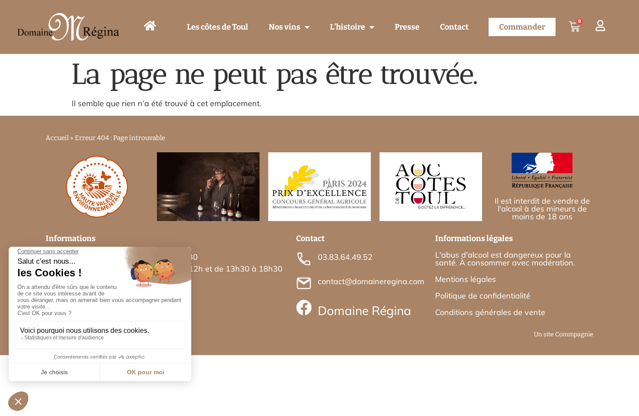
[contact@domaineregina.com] (304, 283)
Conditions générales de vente (490, 312)
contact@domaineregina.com (371, 281)
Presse (407, 27)
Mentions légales (465, 279)
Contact (454, 27)
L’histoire (347, 27)
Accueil (57, 138)
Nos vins (284, 27)
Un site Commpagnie (563, 334)
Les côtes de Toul (217, 27)
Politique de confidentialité (482, 296)
